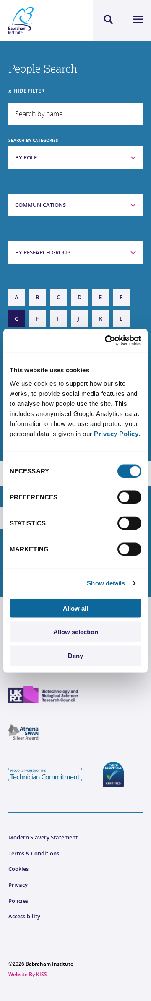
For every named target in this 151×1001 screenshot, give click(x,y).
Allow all (75, 608)
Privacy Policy (116, 433)
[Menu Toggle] (138, 19)
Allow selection (75, 631)
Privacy (18, 885)
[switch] (129, 497)
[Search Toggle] (108, 19)
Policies (18, 900)
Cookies (18, 869)
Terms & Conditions (33, 853)
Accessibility (24, 916)
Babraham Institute (42, 20)
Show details (106, 583)
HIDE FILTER (28, 90)
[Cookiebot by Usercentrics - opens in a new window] (106, 340)
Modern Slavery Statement (43, 837)
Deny (75, 655)
